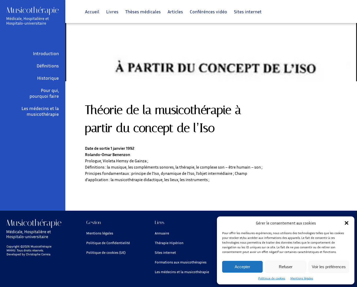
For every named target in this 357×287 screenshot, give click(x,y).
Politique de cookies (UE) (105, 252)
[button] (346, 223)
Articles (175, 11)
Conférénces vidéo (208, 11)
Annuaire (162, 233)
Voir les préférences (329, 267)
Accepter (242, 267)
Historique (48, 78)
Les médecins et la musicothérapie (40, 111)
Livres (112, 11)
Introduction (46, 53)
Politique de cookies (271, 278)
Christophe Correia (38, 254)
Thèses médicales (143, 11)
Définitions (48, 65)
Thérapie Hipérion (169, 242)
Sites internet (248, 11)
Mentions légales (301, 278)
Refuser (285, 267)
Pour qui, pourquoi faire (44, 93)
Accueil (92, 11)
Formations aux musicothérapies (180, 262)
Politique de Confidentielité (108, 242)
